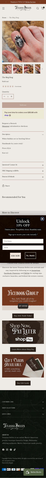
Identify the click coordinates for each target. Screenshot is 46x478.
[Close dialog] (42, 218)
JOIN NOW (15, 255)
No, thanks (30, 255)
